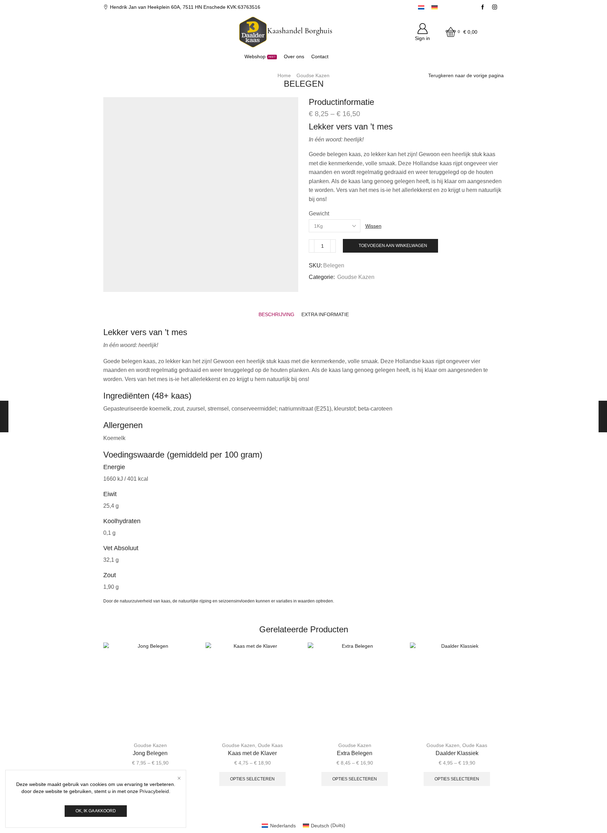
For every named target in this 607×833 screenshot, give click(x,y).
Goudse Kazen (312, 75)
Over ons (294, 56)
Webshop (260, 56)
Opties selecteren (252, 779)
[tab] (276, 314)
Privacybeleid (154, 791)
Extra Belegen (354, 753)
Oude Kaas (270, 745)
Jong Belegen (150, 753)
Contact (319, 56)
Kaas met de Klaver (252, 753)
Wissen (373, 226)
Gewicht (319, 213)
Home (284, 75)
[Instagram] (494, 7)
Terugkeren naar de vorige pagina (466, 75)
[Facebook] (482, 7)
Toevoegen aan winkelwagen (393, 245)
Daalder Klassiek (457, 753)
